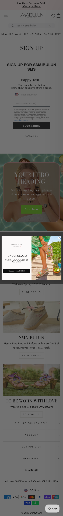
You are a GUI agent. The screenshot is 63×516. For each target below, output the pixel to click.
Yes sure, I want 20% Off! (17, 271)
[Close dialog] (59, 237)
